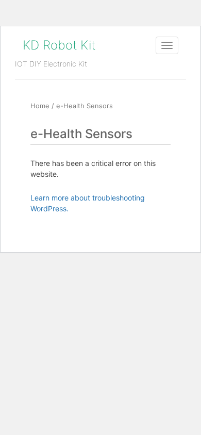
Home (39, 106)
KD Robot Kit (59, 45)
